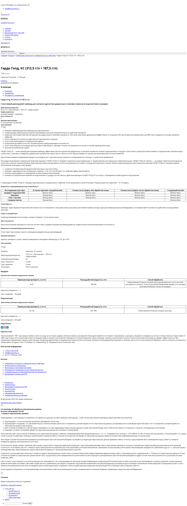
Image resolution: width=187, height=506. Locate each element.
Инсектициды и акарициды (15, 366)
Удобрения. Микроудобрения (16, 395)
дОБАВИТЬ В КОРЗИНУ (10, 83)
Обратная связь (15, 497)
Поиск (25, 503)
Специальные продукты (14, 393)
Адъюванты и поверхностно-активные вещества (24, 370)
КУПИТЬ (4, 81)
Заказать (11, 23)
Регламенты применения (14, 95)
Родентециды (10, 389)
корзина (4, 23)
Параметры (9, 93)
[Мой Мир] (7, 327)
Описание (8, 91)
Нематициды (10, 385)
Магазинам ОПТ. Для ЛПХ (14, 33)
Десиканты (9, 382)
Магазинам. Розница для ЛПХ (16, 374)
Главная (8, 28)
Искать (22, 53)
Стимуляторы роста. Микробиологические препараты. (26, 372)
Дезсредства (9, 391)
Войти (7, 500)
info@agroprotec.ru (12, 353)
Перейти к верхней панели (11, 485)
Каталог (8, 31)
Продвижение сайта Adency (11, 403)
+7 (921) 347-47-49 (11, 351)
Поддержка (13, 495)
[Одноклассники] (5, 327)
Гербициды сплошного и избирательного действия (24, 363)
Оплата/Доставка (11, 35)
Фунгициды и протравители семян (18, 368)
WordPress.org (14, 491)
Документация (14, 493)
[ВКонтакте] (2, 327)
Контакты (8, 39)
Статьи (7, 37)
